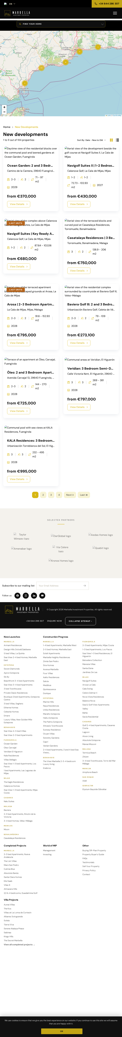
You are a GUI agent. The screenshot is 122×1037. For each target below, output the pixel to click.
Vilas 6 (7, 885)
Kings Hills (8, 936)
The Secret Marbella (13, 940)
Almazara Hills (10, 889)
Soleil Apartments (51, 653)
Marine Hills (48, 702)
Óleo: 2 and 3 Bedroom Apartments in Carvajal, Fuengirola (51, 372)
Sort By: (81, 140)
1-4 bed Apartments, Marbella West (59, 645)
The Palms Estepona (52, 721)
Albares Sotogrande (13, 916)
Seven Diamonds (12, 668)
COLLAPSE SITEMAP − (80, 621)
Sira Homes (48, 665)
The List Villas (10, 861)
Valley (85, 708)
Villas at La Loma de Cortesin (17, 912)
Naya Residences (51, 705)
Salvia (46, 681)
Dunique (47, 693)
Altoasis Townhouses (53, 725)
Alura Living (87, 736)
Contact (86, 874)
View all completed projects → (19, 944)
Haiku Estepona (50, 718)
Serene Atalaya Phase (14, 928)
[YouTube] (42, 596)
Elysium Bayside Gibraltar (94, 789)
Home (6, 127)
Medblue (47, 685)
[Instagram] (26, 596)
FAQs (84, 858)
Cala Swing (87, 688)
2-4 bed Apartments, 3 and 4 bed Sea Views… (60, 751)
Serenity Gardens (51, 737)
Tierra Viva (9, 924)
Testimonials (88, 862)
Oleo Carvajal (10, 747)
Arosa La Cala (88, 684)
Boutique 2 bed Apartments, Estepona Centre (22, 698)
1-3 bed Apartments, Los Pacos (97, 649)
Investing (47, 854)
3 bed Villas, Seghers (13, 703)
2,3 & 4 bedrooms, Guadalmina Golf (20, 893)
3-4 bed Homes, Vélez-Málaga (18, 820)
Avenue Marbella (50, 669)
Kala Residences (11, 755)
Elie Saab (8, 881)
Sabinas (7, 932)
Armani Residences (13, 645)
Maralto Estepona (51, 714)
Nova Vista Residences (93, 696)
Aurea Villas (9, 904)
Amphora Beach (90, 772)
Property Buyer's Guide (93, 854)
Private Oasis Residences (16, 692)
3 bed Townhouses (12, 688)
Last (82, 494)
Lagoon (85, 732)
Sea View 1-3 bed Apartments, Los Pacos (20, 765)
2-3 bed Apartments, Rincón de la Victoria (19, 815)
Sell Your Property (90, 866)
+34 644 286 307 (35, 621)
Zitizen (85, 756)
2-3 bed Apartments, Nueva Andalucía (17, 855)
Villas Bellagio (10, 759)
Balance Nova (88, 700)
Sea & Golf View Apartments (95, 704)
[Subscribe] (85, 585)
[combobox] (96, 140)
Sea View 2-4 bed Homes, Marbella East (20, 659)
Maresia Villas (88, 664)
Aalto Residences (51, 677)
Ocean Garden (10, 743)
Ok (61, 1031)
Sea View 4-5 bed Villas (15, 731)
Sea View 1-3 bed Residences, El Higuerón (97, 655)
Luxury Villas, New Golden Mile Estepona (18, 721)
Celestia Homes (11, 711)
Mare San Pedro (11, 865)
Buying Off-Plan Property (94, 850)
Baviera (7, 810)
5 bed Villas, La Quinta (14, 653)
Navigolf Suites (89, 680)
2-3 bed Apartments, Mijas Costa (98, 645)
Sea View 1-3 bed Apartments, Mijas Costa (21, 791)
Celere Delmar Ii (89, 692)
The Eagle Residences (14, 782)
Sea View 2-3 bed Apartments (18, 735)
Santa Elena (87, 668)
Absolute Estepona (91, 740)
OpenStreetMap (117, 115)
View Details (17, 204)
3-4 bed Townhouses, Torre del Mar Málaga (99, 762)
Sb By (6, 676)
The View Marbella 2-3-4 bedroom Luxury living (59, 762)
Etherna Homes (11, 707)
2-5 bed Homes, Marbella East (57, 649)
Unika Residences (51, 709)
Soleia (7, 920)
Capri (45, 741)
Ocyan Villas (49, 733)
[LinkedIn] (34, 596)
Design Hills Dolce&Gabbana (17, 649)
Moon (6, 829)
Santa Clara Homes (13, 877)
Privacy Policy (89, 870)
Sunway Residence (52, 729)
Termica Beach (89, 752)
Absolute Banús (11, 873)
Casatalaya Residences (15, 838)
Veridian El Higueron (13, 751)
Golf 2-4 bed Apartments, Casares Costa (98, 727)
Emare (7, 715)
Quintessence (49, 689)
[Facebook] (17, 596)
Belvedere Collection (92, 660)
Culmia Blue (9, 869)
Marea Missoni (89, 744)
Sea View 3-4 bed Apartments (18, 684)
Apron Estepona (11, 673)
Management (49, 850)
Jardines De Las (89, 672)
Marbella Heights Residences (56, 657)
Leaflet (109, 115)
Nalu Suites (9, 801)
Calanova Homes (12, 786)
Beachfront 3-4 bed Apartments (19, 680)
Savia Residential (90, 716)
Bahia (85, 712)
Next (69, 494)
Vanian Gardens (50, 745)
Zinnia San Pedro (51, 661)
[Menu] (115, 13)
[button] (25, 83)
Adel (84, 780)
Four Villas (48, 673)
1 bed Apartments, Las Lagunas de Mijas (20, 772)
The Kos (7, 908)
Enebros (47, 768)
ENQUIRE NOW (54, 621)
